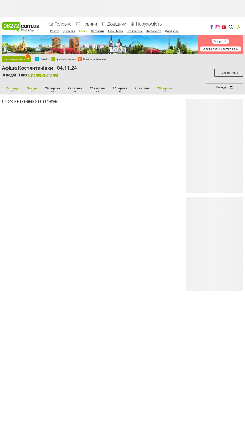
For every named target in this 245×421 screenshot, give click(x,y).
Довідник (116, 24)
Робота (54, 31)
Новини (89, 24)
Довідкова (172, 31)
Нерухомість (149, 24)
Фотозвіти (97, 31)
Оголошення (135, 31)
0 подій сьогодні (43, 75)
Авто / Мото (115, 31)
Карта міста (153, 31)
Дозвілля (69, 31)
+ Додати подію (229, 72)
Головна (63, 24)
